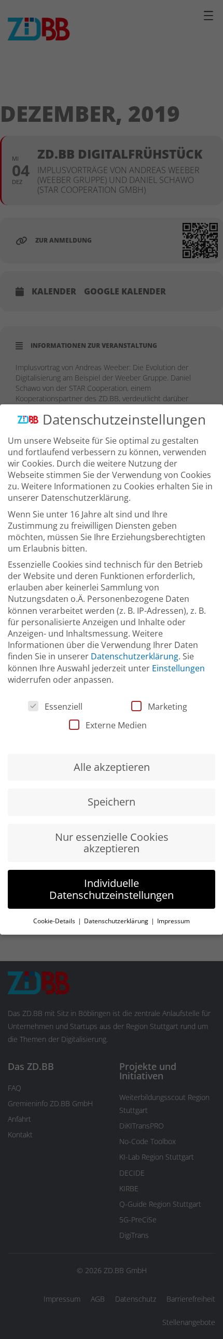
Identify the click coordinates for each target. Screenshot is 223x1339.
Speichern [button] (111, 802)
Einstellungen (178, 668)
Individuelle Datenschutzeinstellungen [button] (111, 888)
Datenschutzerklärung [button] (117, 921)
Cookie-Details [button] (55, 921)
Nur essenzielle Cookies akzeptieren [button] (112, 842)
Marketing (167, 706)
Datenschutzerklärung (134, 656)
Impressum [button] (173, 921)
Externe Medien (116, 725)
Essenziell (63, 706)
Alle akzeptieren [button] (112, 767)
